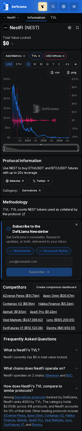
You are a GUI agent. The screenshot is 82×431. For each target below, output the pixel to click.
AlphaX (22, 420)
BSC (69, 375)
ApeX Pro (36, 420)
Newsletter (22, 251)
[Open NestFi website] (69, 27)
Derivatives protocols (30, 397)
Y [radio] (53, 64)
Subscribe (36, 272)
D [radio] (29, 64)
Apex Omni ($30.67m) (59, 295)
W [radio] (34, 64)
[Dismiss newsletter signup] (76, 224)
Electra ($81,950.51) (61, 328)
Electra (37, 424)
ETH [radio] (18, 64)
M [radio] (41, 64)
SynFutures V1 (14, 424)
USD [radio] (9, 64)
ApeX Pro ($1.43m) (43, 312)
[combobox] (63, 6)
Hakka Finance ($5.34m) (56, 304)
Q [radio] (47, 64)
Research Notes (56, 251)
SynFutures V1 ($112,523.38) (23, 328)
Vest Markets (54, 420)
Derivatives (29, 190)
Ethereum (52, 375)
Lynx (68, 420)
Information (36, 17)
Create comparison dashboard (56, 287)
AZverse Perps (14, 415)
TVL (54, 17)
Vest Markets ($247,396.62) (23, 320)
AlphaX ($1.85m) (14, 312)
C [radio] (59, 64)
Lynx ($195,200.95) (61, 320)
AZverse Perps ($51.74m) (21, 295)
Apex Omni (35, 415)
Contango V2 (54, 415)
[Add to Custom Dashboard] (75, 64)
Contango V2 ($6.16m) (19, 304)
